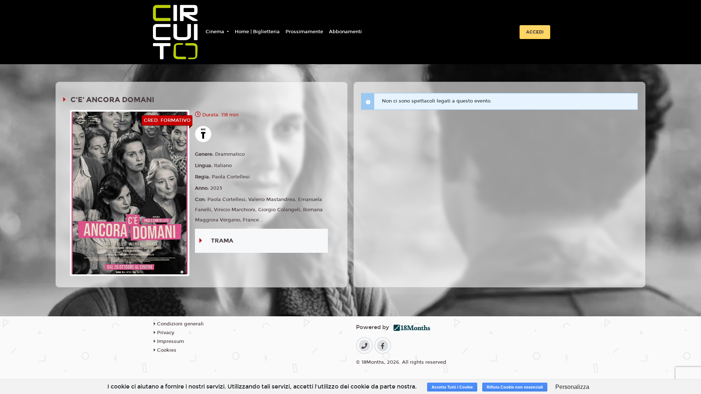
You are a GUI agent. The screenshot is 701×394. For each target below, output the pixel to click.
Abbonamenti (345, 32)
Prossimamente (304, 32)
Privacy (165, 333)
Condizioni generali (180, 324)
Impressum (170, 341)
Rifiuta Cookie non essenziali (515, 387)
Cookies (166, 350)
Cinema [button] (216, 32)
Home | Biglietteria (257, 32)
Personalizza (572, 387)
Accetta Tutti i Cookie (452, 387)
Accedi (535, 32)
